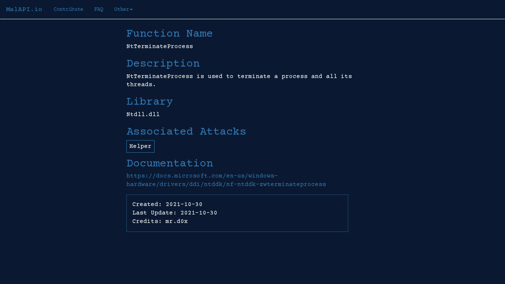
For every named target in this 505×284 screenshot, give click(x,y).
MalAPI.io (24, 9)
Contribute (68, 10)
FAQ (98, 10)
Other (121, 10)
